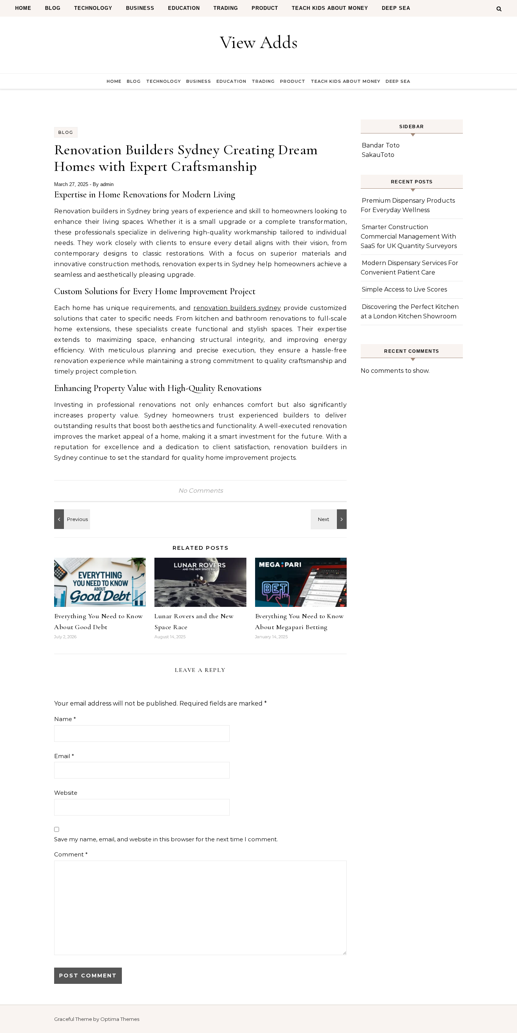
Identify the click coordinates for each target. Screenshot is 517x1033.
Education (184, 8)
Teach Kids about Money (330, 8)
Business (140, 8)
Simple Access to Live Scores (404, 289)
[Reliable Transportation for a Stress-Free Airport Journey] (71, 519)
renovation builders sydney (237, 308)
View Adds (258, 42)
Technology (93, 8)
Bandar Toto (381, 145)
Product (265, 8)
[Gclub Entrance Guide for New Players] (330, 519)
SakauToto (378, 154)
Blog (53, 8)
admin (107, 184)
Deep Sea (396, 8)
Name (65, 719)
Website (65, 792)
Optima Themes (119, 1019)
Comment (71, 854)
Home (23, 8)
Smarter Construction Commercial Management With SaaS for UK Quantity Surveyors (409, 236)
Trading (225, 8)
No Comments (200, 490)
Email (64, 756)
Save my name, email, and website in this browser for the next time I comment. (166, 839)
